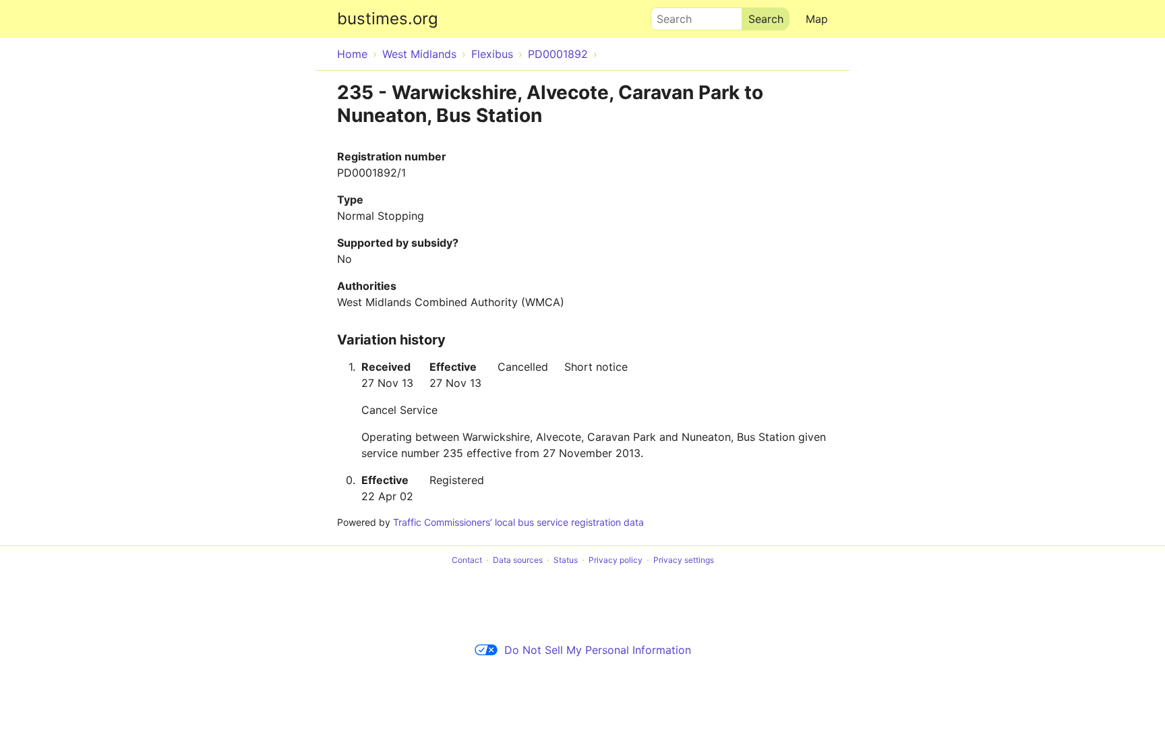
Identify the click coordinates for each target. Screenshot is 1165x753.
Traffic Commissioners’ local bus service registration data (518, 522)
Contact (467, 560)
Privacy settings (683, 560)
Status (566, 560)
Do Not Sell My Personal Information (597, 650)
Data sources (518, 560)
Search (668, 15)
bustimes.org (387, 18)
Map (817, 19)
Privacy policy (616, 560)
